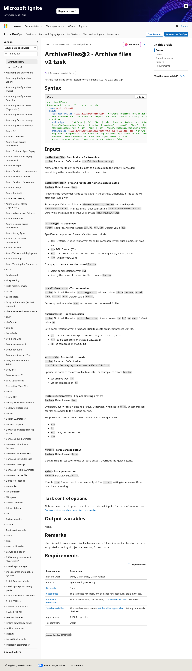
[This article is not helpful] (184, 76)
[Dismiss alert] (186, 6)
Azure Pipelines (80, 44)
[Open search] (177, 26)
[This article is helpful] (181, 76)
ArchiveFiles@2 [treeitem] (16, 61)
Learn (48, 44)
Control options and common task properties (70, 510)
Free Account (154, 34)
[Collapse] (37, 42)
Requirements (163, 65)
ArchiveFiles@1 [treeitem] (16, 67)
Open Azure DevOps (176, 34)
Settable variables (55, 608)
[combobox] (21, 47)
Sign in (184, 26)
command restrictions (116, 599)
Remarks (160, 61)
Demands (51, 588)
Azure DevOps (62, 44)
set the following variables (111, 608)
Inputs (159, 54)
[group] (96, 121)
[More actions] (144, 44)
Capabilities (52, 593)
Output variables (164, 58)
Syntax (159, 50)
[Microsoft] (6, 26)
